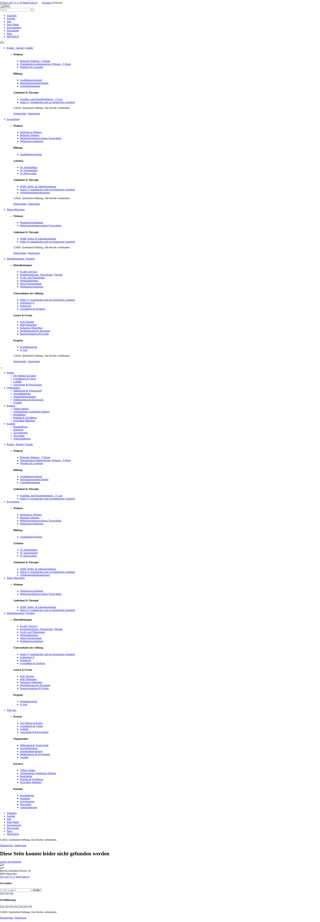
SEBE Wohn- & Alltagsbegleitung (38, 186)
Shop (9, 33)
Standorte (18, 429)
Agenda (11, 18)
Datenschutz (19, 113)
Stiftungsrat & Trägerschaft (27, 390)
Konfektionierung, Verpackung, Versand (41, 274)
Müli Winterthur (28, 324)
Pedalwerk (25, 305)
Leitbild (17, 381)
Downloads (13, 30)
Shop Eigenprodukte (31, 283)
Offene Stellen (20, 408)
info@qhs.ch (23, 876)
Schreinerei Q (27, 302)
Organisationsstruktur (24, 396)
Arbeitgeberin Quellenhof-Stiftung (31, 411)
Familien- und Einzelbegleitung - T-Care (41, 99)
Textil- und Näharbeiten (32, 277)
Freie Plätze (13, 24)
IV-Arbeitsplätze (28, 167)
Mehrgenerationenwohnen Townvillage (41, 138)
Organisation (13, 387)
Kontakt (11, 423)
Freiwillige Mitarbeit (24, 420)
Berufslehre (19, 414)
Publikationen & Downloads (28, 399)
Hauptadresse (20, 426)
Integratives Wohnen (31, 132)
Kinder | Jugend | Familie (20, 47)
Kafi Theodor (27, 321)
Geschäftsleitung (22, 393)
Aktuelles (12, 15)
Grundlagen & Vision (24, 378)
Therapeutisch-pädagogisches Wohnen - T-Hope (45, 64)
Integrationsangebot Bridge (34, 83)
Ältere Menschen (16, 209)
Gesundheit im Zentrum (32, 308)
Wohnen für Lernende (31, 67)
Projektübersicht (28, 347)
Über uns (11, 710)
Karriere (11, 405)
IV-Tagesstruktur (29, 170)
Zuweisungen (14, 27)
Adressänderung (21, 438)
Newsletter (19, 435)
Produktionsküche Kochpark (35, 330)
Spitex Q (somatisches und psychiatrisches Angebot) (47, 102)
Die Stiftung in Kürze (24, 375)
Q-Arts (23, 350)
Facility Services (28, 271)
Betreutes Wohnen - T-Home (35, 61)
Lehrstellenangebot (30, 86)
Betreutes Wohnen (29, 135)
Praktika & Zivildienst (24, 417)
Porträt (10, 372)
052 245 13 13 (7, 876)
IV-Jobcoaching (28, 173)
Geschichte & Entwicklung (27, 384)
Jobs (9, 21)
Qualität (17, 402)
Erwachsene (13, 119)
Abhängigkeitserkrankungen (35, 192)
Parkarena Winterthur (31, 327)
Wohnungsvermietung (31, 141)
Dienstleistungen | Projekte (21, 258)
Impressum (34, 113)
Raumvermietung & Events (34, 333)
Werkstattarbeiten (29, 280)
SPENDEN (13, 36)
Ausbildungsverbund (31, 80)
